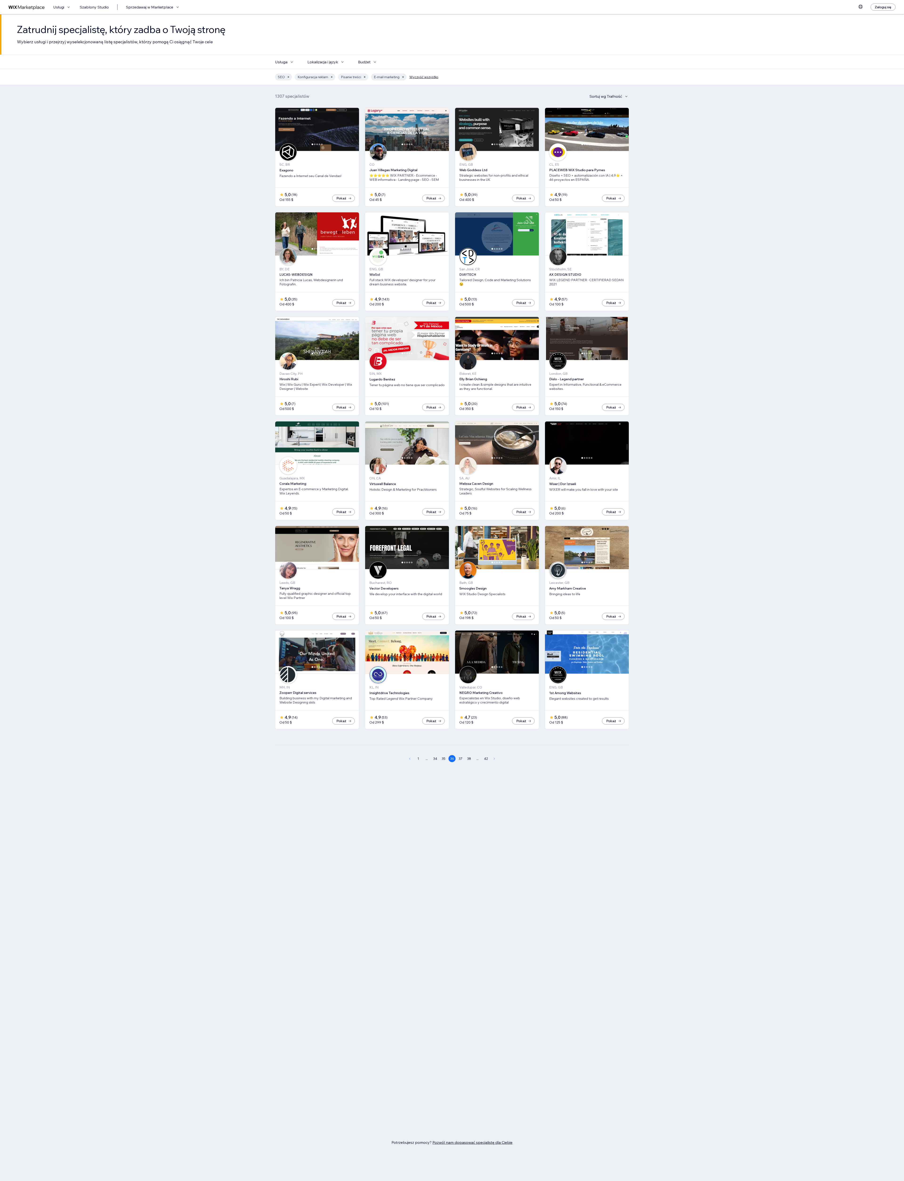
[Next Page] (494, 758)
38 (469, 758)
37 (460, 758)
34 (435, 758)
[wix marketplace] (26, 7)
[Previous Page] (409, 758)
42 (486, 758)
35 (443, 758)
